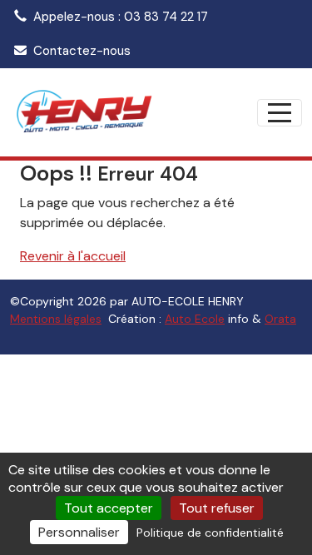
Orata (280, 318)
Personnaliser (79, 532)
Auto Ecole (195, 318)
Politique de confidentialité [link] (210, 532)
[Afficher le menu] (279, 112)
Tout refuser (217, 508)
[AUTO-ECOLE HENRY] (84, 112)
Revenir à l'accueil (73, 256)
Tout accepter (108, 508)
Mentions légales (56, 318)
